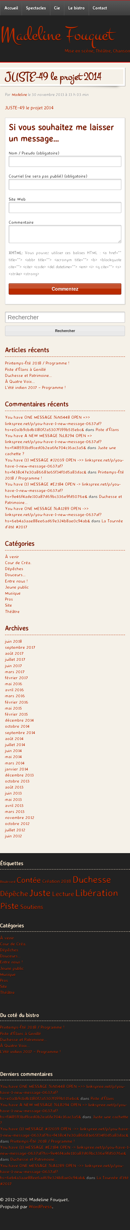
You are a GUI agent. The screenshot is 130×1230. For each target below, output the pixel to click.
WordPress (40, 1206)
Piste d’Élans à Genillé (25, 369)
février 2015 (16, 714)
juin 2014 (13, 750)
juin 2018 (13, 641)
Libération (96, 893)
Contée (29, 880)
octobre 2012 (17, 823)
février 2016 (16, 702)
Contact (100, 7)
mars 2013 (15, 811)
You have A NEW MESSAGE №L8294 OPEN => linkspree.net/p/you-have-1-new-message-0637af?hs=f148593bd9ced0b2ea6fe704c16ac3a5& (53, 441)
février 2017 (16, 677)
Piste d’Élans (107, 429)
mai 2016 (13, 683)
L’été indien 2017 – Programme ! (35, 387)
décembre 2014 (19, 720)
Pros (9, 599)
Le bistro (76, 7)
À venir (12, 556)
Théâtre (12, 611)
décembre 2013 (19, 775)
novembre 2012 (19, 817)
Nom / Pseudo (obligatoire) (34, 153)
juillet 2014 (15, 744)
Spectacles (36, 7)
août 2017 (14, 653)
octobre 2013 (17, 781)
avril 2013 (14, 805)
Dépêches (14, 568)
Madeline (19, 94)
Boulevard (7, 881)
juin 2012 (13, 835)
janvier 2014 (16, 769)
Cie (57, 7)
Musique (13, 593)
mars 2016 (15, 695)
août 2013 (14, 787)
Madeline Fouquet (57, 35)
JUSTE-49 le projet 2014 (29, 107)
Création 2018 (56, 881)
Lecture (63, 893)
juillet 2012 (15, 829)
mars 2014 (15, 762)
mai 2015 (13, 708)
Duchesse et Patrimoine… (28, 375)
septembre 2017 (20, 647)
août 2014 (14, 738)
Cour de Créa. (18, 562)
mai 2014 (13, 756)
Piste (9, 905)
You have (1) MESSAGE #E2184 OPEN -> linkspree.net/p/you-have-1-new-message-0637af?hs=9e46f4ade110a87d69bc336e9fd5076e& (63, 490)
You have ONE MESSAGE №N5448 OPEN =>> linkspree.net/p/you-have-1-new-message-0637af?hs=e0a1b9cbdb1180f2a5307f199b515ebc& (53, 423)
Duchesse (91, 879)
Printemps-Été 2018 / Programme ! (37, 363)
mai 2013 (13, 799)
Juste (40, 893)
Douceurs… (15, 574)
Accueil (11, 7)
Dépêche (14, 893)
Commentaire (21, 222)
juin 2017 (13, 665)
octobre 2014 (17, 726)
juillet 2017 (15, 659)
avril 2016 (14, 689)
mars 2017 (15, 671)
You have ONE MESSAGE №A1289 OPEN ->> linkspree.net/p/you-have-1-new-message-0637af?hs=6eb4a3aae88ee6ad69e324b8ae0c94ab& (53, 514)
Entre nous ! (16, 581)
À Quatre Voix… (20, 381)
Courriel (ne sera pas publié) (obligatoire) (48, 176)
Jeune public (17, 587)
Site (8, 605)
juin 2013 (13, 793)
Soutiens (31, 907)
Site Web (17, 199)
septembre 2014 (20, 732)
